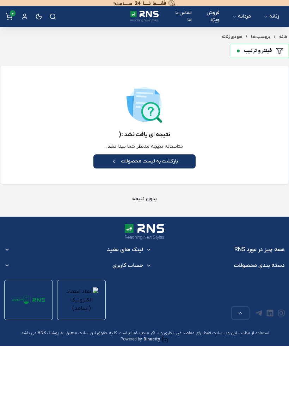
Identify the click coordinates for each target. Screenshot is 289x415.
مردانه (244, 16)
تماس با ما (184, 16)
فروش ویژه (213, 16)
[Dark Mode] (38, 16)
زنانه (274, 16)
